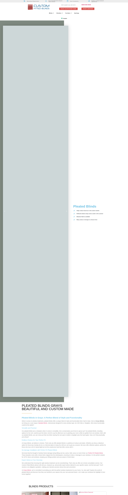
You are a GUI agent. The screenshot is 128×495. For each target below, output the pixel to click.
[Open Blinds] (53, 13)
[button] (5, 211)
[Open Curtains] (71, 13)
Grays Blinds (27, 470)
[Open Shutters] (62, 13)
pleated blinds (43, 423)
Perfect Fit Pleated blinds (95, 453)
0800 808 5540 (86, 4)
